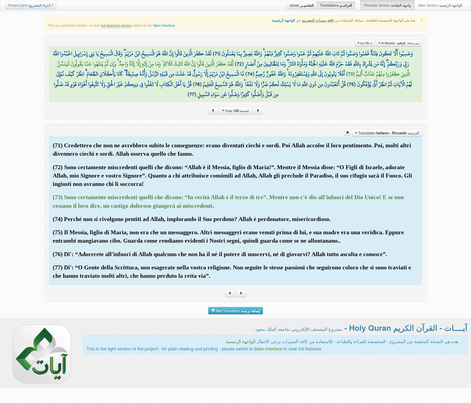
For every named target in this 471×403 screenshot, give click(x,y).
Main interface (164, 25)
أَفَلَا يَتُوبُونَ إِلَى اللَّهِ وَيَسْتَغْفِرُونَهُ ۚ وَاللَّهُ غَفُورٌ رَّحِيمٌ (300, 74)
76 (197, 84)
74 (249, 74)
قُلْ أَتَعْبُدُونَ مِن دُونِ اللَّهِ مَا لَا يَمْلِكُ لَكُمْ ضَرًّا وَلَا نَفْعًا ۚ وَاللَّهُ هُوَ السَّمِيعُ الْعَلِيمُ (274, 84)
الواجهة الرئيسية (283, 20)
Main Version (440, 5)
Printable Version (387, 5)
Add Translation (237, 310)
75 (351, 84)
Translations (336, 5)
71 (217, 53)
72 (239, 63)
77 (191, 94)
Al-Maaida (399, 43)
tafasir (302, 5)
